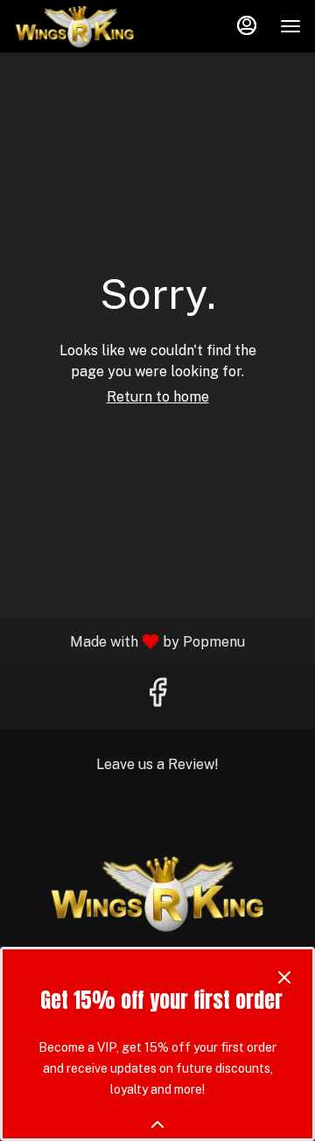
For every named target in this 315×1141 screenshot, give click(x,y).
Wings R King (157, 893)
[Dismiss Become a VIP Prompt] (284, 977)
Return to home (158, 396)
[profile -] (246, 25)
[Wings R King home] (93, 26)
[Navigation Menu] (290, 26)
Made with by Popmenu (129, 641)
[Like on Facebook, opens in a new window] (157, 697)
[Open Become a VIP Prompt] (157, 1124)
